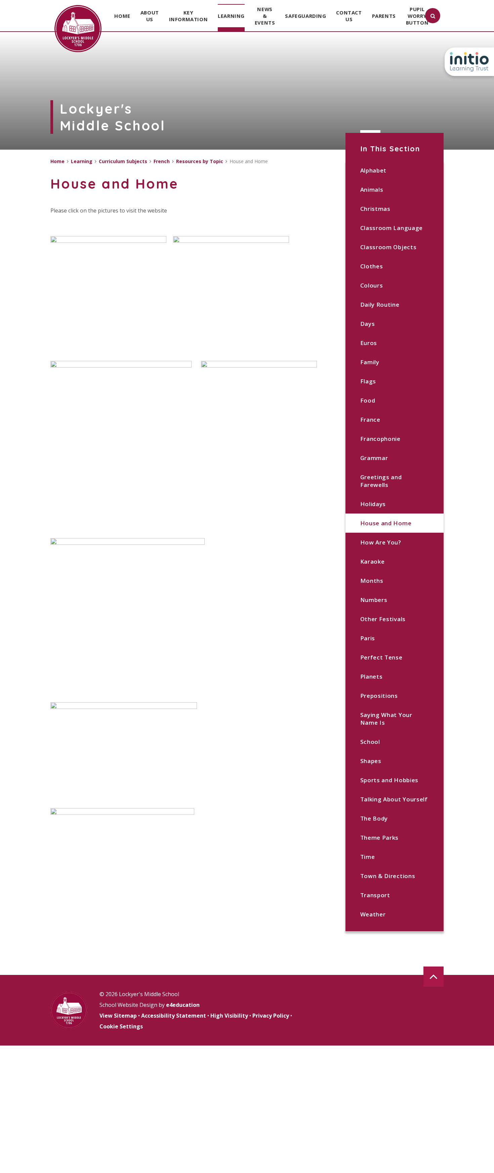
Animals (371, 189)
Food (367, 400)
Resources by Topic (199, 161)
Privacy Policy (270, 1015)
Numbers (373, 600)
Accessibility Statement (173, 1015)
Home (57, 161)
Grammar (374, 458)
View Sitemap (118, 1015)
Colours (371, 285)
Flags (368, 381)
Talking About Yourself (394, 799)
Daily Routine (380, 304)
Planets (371, 676)
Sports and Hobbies (389, 780)
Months (371, 580)
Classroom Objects (388, 247)
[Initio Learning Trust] (469, 61)
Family (369, 362)
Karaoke (372, 561)
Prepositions (379, 695)
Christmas (375, 209)
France (370, 419)
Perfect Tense (381, 657)
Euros (368, 343)
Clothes (371, 266)
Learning (81, 161)
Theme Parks (379, 837)
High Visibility (229, 1015)
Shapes (370, 761)
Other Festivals (383, 619)
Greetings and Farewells (381, 481)
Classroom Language (391, 228)
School (370, 742)
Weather (373, 914)
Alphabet (373, 170)
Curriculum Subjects (123, 161)
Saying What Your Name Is (386, 718)
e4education (183, 1005)
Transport (375, 895)
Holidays (373, 504)
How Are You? (380, 542)
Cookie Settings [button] (121, 1026)
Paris (367, 638)
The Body (374, 818)
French (162, 161)
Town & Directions (387, 876)
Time (367, 857)
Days (367, 324)
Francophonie (380, 439)
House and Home (386, 523)
